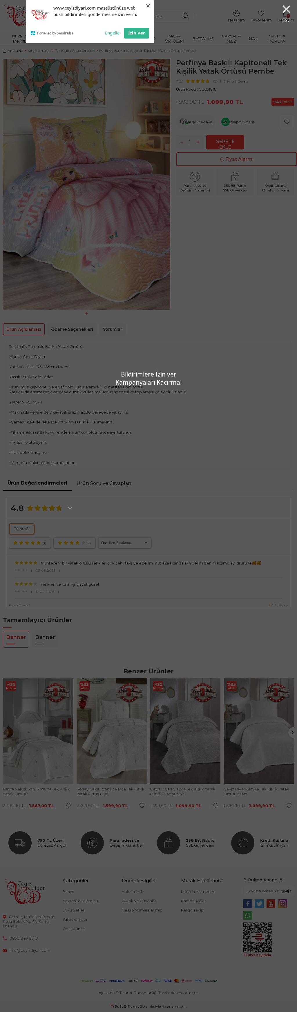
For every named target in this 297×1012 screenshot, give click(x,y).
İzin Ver (136, 33)
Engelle (112, 33)
